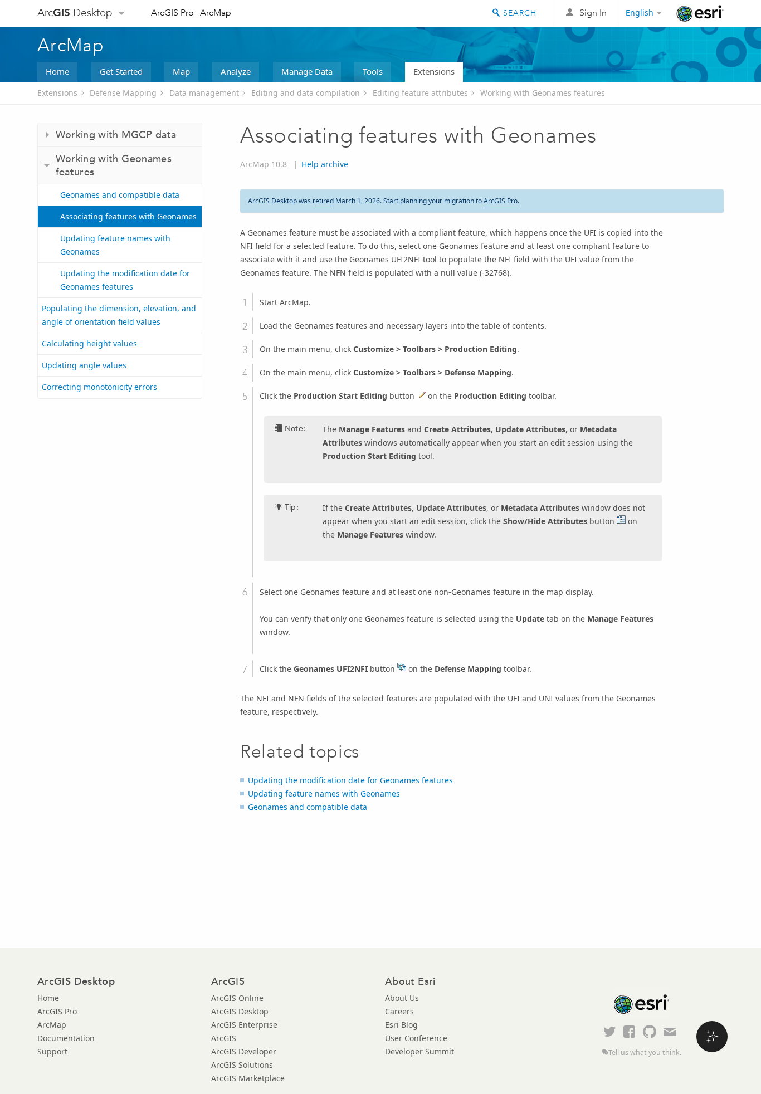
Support (52, 1051)
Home (57, 71)
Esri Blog (401, 1024)
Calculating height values (89, 343)
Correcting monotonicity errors (99, 387)
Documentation (66, 1038)
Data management (204, 92)
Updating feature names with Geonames (115, 245)
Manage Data (307, 71)
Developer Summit (419, 1051)
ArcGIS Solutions (242, 1064)
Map (181, 71)
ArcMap (215, 12)
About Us (402, 998)
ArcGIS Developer (243, 1051)
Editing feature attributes (420, 92)
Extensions (434, 71)
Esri (700, 13)
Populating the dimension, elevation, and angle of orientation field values (119, 315)
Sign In (593, 12)
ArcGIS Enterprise (244, 1024)
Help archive (324, 164)
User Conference (416, 1038)
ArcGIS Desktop (240, 1011)
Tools (373, 71)
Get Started (121, 71)
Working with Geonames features (542, 92)
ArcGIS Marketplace (248, 1078)
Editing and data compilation (305, 92)
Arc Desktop (75, 12)
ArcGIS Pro (172, 12)
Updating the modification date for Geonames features (125, 280)
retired (323, 201)
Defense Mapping (123, 92)
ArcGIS (223, 1038)
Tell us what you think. (644, 1052)
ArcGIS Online (237, 998)
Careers (399, 1011)
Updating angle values (84, 365)
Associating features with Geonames (128, 216)
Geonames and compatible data (119, 194)
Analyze (236, 71)
